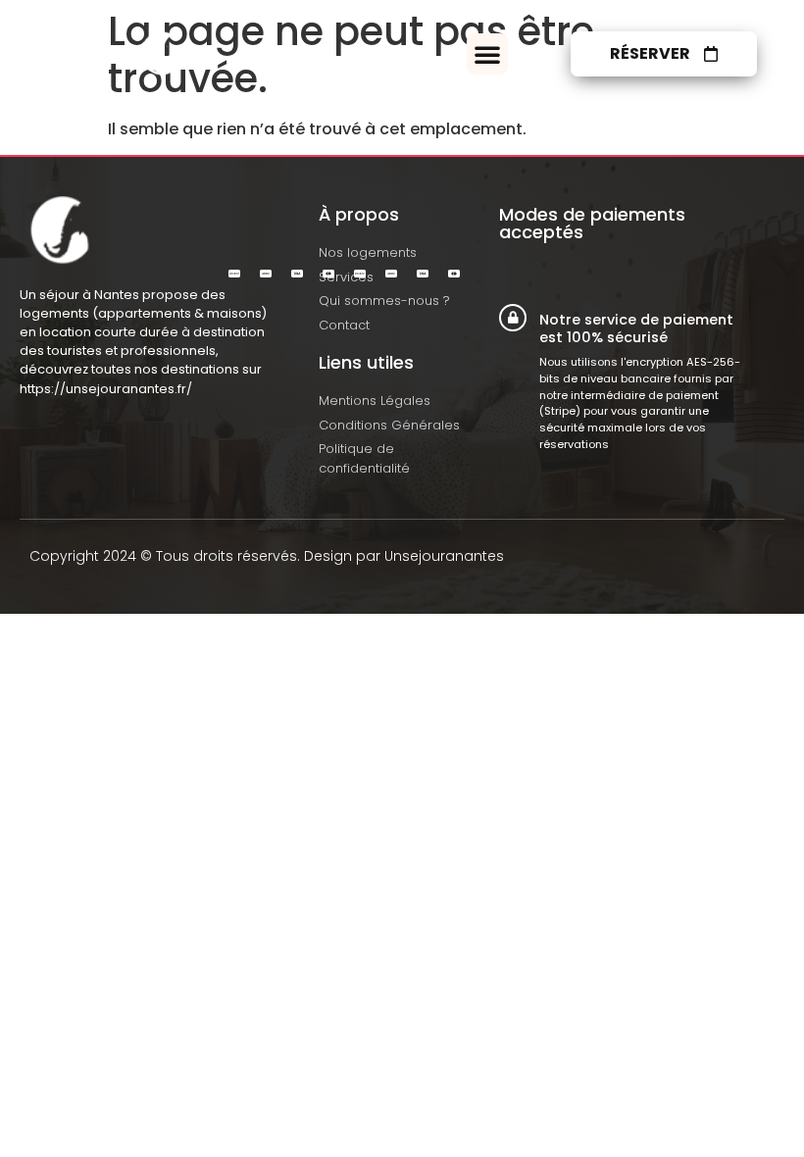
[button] (487, 54)
